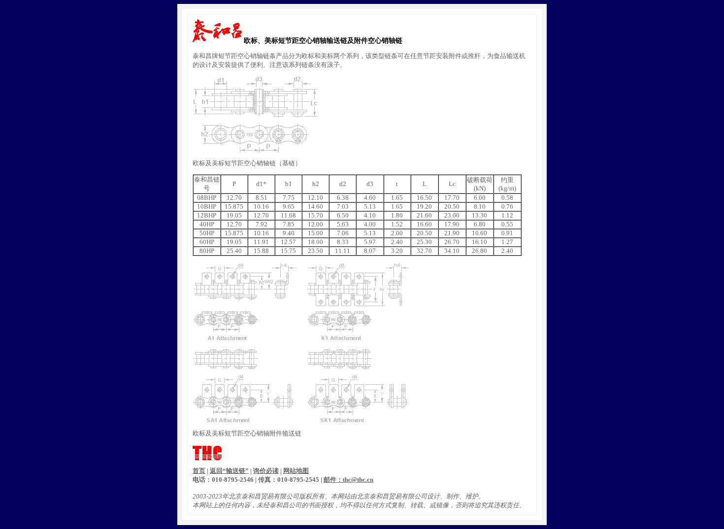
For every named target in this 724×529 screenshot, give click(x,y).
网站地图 (296, 470)
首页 (199, 470)
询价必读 (266, 470)
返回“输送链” (229, 470)
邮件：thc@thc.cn (348, 479)
